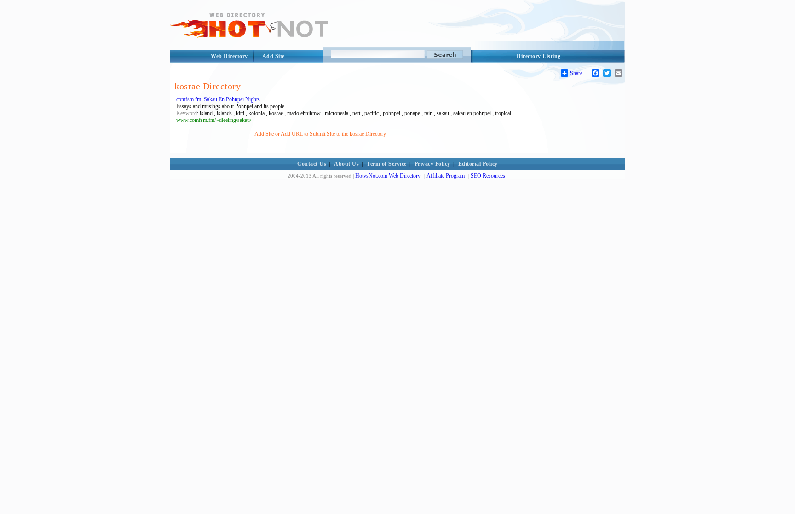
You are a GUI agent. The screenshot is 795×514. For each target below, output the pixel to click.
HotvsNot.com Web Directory (388, 176)
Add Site (273, 56)
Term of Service (387, 164)
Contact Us (311, 164)
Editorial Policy (478, 164)
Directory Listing (539, 56)
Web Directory (229, 56)
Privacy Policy (432, 164)
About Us (346, 164)
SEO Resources (488, 176)
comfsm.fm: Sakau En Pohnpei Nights (218, 99)
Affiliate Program (445, 176)
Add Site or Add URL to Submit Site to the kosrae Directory (320, 134)
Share (576, 73)
